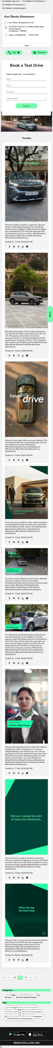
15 (14, 977)
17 (26, 977)
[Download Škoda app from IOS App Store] (36, 1034)
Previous (9, 977)
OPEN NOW (33, 35)
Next (31, 977)
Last (36, 977)
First (4, 977)
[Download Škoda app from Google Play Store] (17, 1034)
